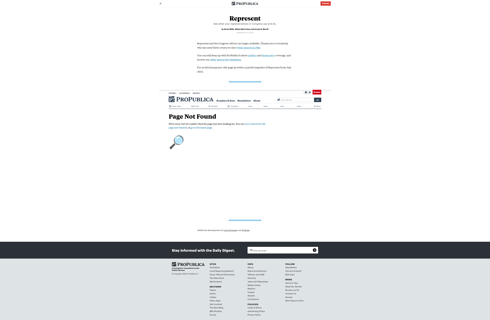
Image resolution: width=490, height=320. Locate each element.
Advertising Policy (256, 311)
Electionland (216, 281)
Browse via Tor (292, 290)
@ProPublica (216, 311)
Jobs (250, 281)
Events (213, 314)
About (251, 267)
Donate (288, 297)
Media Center (254, 285)
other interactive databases (225, 59)
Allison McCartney (242, 29)
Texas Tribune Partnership (222, 274)
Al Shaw (245, 230)
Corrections (253, 299)
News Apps (215, 300)
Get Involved (216, 304)
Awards (251, 295)
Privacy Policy (254, 314)
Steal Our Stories (293, 286)
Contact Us (290, 293)
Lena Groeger (230, 230)
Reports (251, 288)
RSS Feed (289, 274)
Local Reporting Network (222, 271)
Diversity (252, 278)
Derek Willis (229, 29)
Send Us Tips (291, 283)
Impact (251, 292)
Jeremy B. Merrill (261, 29)
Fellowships (262, 281)
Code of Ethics (255, 307)
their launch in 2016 (249, 47)
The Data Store (217, 278)
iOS (287, 271)
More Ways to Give (294, 300)
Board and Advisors (257, 271)
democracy (268, 55)
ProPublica (215, 267)
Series (213, 293)
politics (252, 55)
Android (297, 271)
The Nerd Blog (216, 307)
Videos (213, 297)
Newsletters (291, 267)
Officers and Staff (256, 274)
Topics (213, 290)
